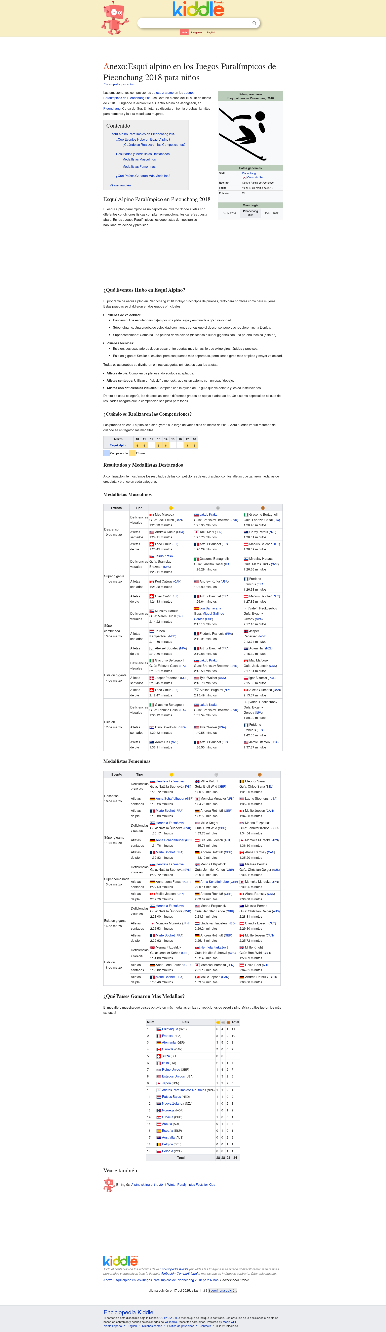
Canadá (167, 1049)
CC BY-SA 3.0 (168, 1318)
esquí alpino (165, 92)
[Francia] (196, 544)
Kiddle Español (113, 1326)
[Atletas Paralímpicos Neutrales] (246, 608)
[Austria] (246, 544)
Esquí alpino (118, 445)
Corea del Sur (255, 177)
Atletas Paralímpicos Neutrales (184, 1090)
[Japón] (196, 532)
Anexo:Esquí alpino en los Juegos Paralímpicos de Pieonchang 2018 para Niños (161, 1280)
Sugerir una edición (222, 1290)
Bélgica (167, 1144)
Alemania (169, 1042)
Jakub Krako (209, 514)
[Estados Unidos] (151, 532)
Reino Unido (171, 1069)
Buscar (254, 23)
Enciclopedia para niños (119, 84)
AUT (276, 544)
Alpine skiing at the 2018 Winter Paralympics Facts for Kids (173, 1184)
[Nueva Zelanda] (246, 532)
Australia (168, 1137)
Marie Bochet (165, 810)
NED (172, 636)
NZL (272, 532)
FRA (226, 544)
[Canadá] (151, 514)
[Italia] (246, 514)
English (211, 32)
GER (189, 798)
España (167, 1130)
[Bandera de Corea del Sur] (244, 177)
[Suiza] (151, 544)
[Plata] (218, 507)
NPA (259, 619)
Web (184, 32)
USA (180, 532)
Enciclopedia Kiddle (174, 1269)
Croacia (167, 1117)
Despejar (246, 23)
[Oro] (171, 507)
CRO (182, 727)
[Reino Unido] (197, 781)
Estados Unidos (173, 1076)
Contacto (205, 1326)
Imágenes (196, 32)
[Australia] (241, 864)
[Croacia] (151, 727)
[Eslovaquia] (196, 514)
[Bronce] (263, 507)
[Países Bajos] (151, 631)
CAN (179, 520)
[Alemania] (152, 798)
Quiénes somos (152, 1326)
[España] (196, 608)
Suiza (166, 1056)
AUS (276, 869)
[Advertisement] (192, 48)
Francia (167, 1035)
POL (272, 678)
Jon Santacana (210, 608)
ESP (209, 619)
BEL (269, 786)
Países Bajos (171, 1096)
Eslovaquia (170, 1028)
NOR (262, 636)
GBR (222, 786)
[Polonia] (246, 677)
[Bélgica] (241, 781)
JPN (218, 532)
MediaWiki (229, 1322)
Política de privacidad (180, 1326)
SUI (174, 544)
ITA (277, 520)
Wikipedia (171, 1322)
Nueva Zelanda (173, 1103)
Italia (165, 1062)
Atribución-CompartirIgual (179, 1273)
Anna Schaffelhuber (170, 798)
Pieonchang (249, 173)
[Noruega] (246, 631)
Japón (166, 1083)
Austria (167, 1123)
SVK (234, 520)
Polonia (167, 1151)
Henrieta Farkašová (170, 781)
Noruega (168, 1110)
